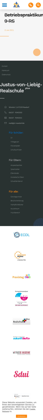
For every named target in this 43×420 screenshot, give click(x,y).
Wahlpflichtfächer (17, 204)
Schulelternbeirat (16, 181)
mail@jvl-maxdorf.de (16, 123)
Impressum (5, 70)
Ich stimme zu (21, 416)
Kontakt (4, 66)
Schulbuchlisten (16, 150)
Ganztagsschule (16, 196)
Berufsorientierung (17, 200)
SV (12, 138)
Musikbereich (15, 212)
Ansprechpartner (16, 165)
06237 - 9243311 (15, 118)
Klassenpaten (15, 146)
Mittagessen (15, 142)
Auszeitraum (15, 208)
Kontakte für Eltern (17, 177)
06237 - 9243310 (15, 112)
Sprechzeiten (15, 169)
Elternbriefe (15, 173)
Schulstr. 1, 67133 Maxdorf (19, 107)
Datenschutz (6, 74)
